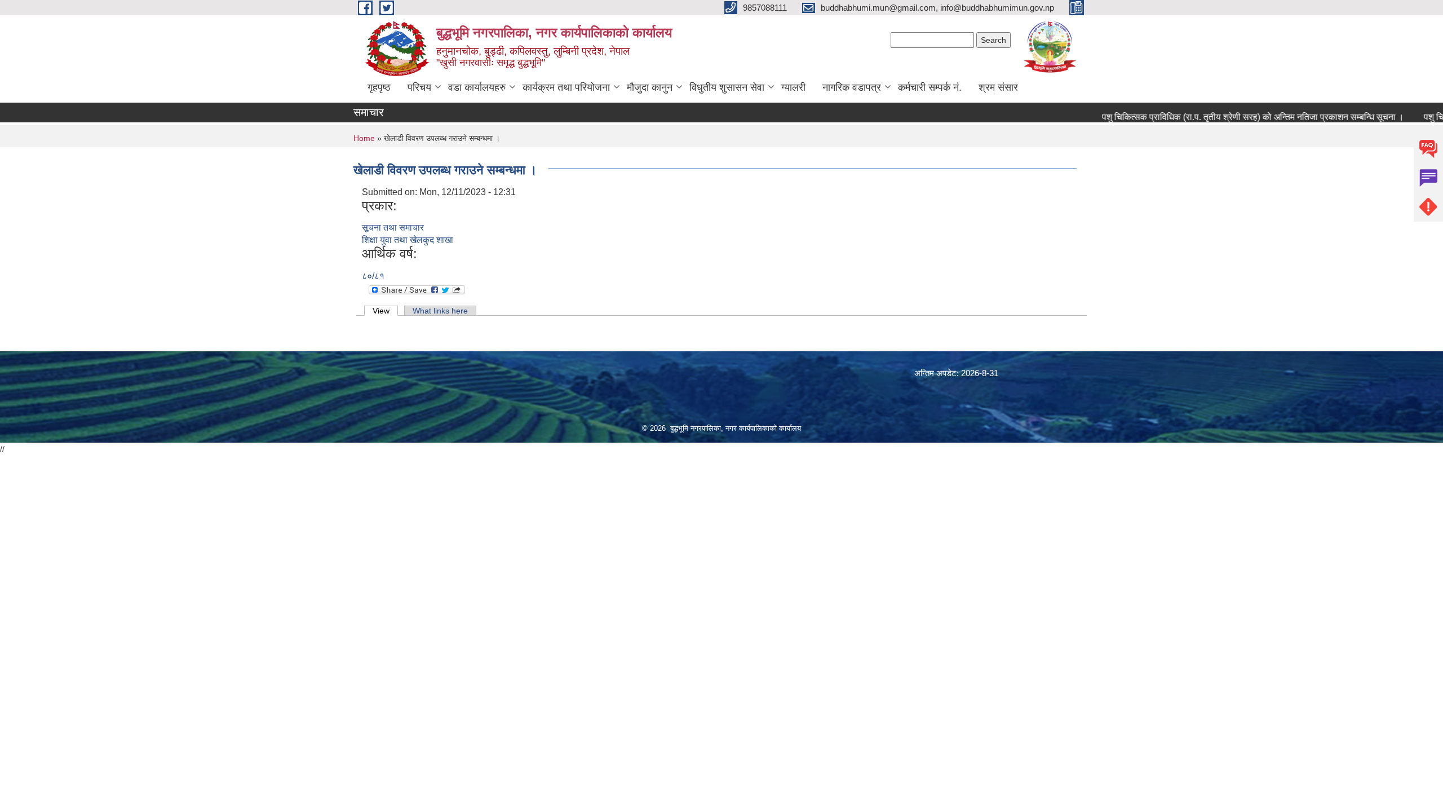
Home (364, 138)
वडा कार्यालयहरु (477, 87)
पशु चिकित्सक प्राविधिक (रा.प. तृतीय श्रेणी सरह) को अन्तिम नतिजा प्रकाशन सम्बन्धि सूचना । (1236, 117)
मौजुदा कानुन (649, 87)
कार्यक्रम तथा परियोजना (566, 87)
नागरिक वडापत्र (851, 87)
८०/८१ (373, 276)
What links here (440, 310)
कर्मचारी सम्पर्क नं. (930, 87)
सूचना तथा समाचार (393, 227)
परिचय (419, 87)
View (385, 310)
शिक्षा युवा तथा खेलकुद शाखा (407, 240)
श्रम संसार (998, 87)
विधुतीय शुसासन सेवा (726, 87)
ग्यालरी (793, 87)
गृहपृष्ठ (379, 87)
